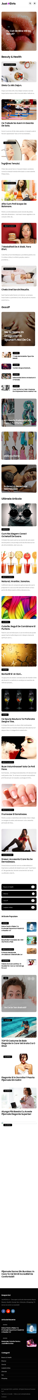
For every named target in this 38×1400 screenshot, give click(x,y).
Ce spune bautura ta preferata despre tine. (18, 720)
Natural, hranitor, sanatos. (15, 581)
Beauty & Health (10, 64)
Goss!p (8, 328)
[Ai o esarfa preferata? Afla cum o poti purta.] (19, 413)
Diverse (5, 923)
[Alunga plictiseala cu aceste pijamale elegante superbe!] (19, 1098)
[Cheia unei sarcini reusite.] (19, 276)
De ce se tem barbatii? (15, 1007)
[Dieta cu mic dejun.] (19, 72)
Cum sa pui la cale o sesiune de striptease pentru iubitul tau (24, 390)
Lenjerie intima (7, 855)
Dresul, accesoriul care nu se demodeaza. (17, 860)
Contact (3, 1397)
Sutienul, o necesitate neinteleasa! (15, 487)
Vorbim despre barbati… (22, 368)
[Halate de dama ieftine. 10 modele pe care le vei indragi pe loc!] (32, 962)
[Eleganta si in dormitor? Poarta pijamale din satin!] (19, 1064)
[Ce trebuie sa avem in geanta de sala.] (19, 109)
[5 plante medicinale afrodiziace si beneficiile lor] (32, 951)
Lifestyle (5, 529)
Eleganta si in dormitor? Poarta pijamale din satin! (18, 1079)
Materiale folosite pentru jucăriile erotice (10, 1342)
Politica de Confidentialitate (22, 1394)
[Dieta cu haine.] (19, 446)
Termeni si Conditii (6, 1394)
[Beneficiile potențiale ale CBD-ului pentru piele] (32, 940)
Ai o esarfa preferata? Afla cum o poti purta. (18, 421)
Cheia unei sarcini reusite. (15, 289)
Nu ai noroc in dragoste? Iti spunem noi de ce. (17, 336)
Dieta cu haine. (12, 455)
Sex (9, 27)
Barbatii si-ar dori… (11, 674)
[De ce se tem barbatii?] (19, 993)
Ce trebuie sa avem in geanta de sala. (17, 124)
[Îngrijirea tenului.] (19, 150)
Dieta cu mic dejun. (11, 85)
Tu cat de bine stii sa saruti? (18, 32)
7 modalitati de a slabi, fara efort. (16, 248)
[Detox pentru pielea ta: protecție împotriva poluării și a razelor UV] (32, 927)
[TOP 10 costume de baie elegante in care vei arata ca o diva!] (19, 1027)
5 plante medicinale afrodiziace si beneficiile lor (12, 953)
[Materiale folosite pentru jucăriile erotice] (32, 1342)
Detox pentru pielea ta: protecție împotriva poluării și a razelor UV (12, 928)
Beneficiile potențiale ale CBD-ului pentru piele (12, 941)
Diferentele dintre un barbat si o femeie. (24, 379)
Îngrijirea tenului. (10, 163)
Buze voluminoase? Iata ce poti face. (18, 768)
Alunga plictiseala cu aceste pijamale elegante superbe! (16, 1113)
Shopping (6, 622)
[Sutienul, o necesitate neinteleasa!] (19, 479)
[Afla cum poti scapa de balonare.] (19, 190)
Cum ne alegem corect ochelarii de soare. (14, 535)
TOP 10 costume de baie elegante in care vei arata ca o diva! (18, 1043)
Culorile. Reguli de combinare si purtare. (18, 627)
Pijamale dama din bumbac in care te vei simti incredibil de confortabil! (17, 1274)
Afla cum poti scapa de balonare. (14, 205)
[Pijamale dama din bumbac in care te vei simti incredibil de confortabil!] (19, 1195)
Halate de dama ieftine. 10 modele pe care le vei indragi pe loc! (12, 966)
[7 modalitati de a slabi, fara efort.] (19, 233)
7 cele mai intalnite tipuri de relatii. (23, 357)
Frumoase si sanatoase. (14, 814)
